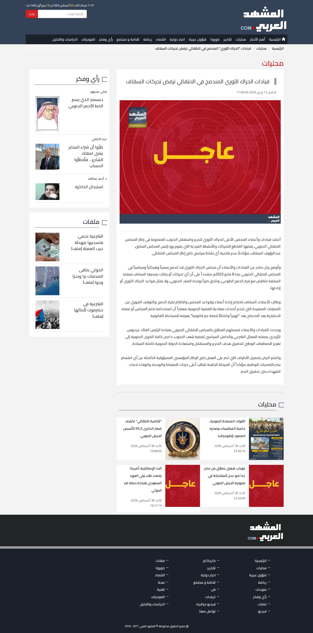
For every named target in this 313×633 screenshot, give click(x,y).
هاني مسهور (98, 91)
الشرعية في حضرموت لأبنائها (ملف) (88, 310)
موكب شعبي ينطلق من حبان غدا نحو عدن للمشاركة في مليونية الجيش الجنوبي (224, 475)
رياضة (147, 39)
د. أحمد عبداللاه (97, 178)
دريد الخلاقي (99, 139)
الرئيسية (275, 39)
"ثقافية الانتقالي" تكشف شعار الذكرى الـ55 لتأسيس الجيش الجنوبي (142, 428)
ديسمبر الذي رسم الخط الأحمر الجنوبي (85, 103)
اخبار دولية (177, 39)
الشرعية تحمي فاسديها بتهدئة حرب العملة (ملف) (87, 242)
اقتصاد (161, 39)
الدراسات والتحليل (65, 39)
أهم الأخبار (257, 39)
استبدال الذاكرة (89, 187)
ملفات (91, 221)
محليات (241, 39)
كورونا (215, 39)
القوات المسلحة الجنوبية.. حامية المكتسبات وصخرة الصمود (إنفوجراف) (227, 428)
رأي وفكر (106, 39)
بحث (32, 14)
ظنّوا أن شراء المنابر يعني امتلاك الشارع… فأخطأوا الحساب (85, 156)
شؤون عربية (197, 39)
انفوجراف (88, 39)
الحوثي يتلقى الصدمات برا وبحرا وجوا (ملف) (87, 276)
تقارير (228, 39)
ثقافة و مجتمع (128, 39)
